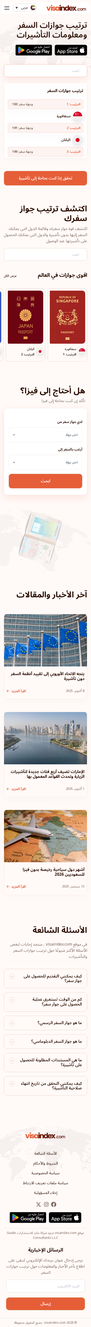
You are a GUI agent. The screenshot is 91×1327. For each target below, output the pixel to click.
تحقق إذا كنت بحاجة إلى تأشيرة (45, 178)
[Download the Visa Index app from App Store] (71, 50)
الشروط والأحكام (45, 1163)
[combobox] (45, 434)
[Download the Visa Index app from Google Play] (33, 50)
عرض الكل (10, 276)
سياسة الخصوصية (45, 1173)
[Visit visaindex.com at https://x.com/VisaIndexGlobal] (38, 1205)
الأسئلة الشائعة (45, 1153)
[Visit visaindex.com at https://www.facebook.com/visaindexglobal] (53, 1205)
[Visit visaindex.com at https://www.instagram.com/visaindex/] (46, 1205)
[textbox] (45, 435)
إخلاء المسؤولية (45, 1193)
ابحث (45, 481)
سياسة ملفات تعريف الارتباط (45, 1183)
